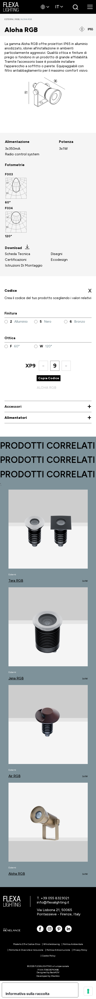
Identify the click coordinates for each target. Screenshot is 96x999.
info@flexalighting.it (53, 902)
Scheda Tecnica (17, 254)
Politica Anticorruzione (58, 949)
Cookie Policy (48, 955)
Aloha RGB (26, 19)
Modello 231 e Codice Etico (26, 944)
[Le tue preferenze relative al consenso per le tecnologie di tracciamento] (88, 991)
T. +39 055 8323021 (53, 898)
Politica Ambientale (73, 944)
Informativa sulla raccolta (27, 993)
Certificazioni (15, 259)
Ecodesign (59, 259)
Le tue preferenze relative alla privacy (39, 986)
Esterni (9, 19)
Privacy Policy (80, 949)
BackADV (54, 972)
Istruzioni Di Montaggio (23, 265)
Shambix (55, 976)
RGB (18, 19)
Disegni (56, 254)
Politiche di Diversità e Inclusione (26, 949)
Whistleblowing (51, 944)
